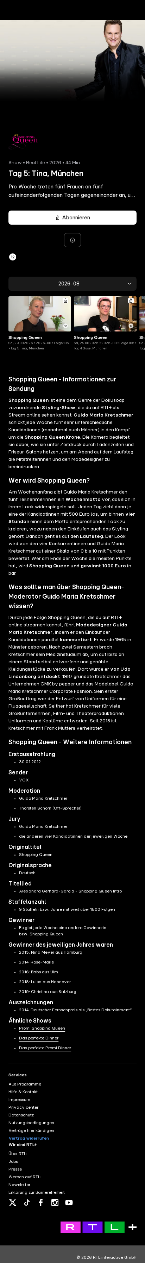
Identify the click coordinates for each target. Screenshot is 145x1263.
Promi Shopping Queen (42, 1028)
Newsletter (19, 1185)
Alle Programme (24, 1084)
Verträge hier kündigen (31, 1130)
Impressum (19, 1099)
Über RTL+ (18, 1154)
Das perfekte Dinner (38, 1038)
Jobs (13, 1161)
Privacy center (23, 1107)
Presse (15, 1169)
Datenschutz (21, 1115)
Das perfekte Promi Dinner (45, 1048)
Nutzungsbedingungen (31, 1123)
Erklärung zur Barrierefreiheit (36, 1192)
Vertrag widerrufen (28, 1138)
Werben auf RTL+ (25, 1177)
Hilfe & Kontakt (23, 1092)
